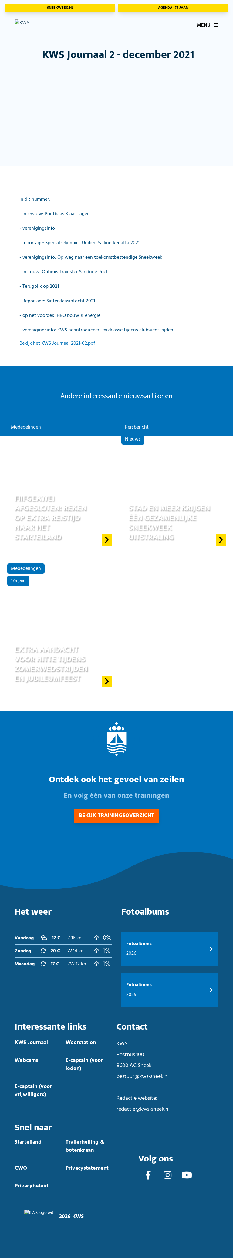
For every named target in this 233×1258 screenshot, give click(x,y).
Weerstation (81, 1042)
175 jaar (18, 581)
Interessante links (50, 1027)
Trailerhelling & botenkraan (85, 1146)
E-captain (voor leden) (84, 1064)
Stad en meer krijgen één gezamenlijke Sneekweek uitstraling (169, 522)
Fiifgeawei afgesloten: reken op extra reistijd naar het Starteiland (50, 518)
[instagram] (167, 1176)
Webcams (26, 1060)
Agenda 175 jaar (173, 8)
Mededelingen (26, 427)
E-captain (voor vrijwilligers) (33, 1090)
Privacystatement (87, 1168)
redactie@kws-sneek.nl (143, 1109)
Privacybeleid (31, 1186)
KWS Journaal (31, 1042)
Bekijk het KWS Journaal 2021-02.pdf (57, 343)
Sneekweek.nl (60, 8)
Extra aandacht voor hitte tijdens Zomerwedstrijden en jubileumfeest (51, 664)
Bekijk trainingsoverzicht (116, 815)
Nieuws (133, 439)
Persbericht (137, 427)
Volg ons (155, 1158)
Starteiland (28, 1142)
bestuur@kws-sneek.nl (142, 1076)
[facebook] (148, 1176)
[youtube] (187, 1176)
